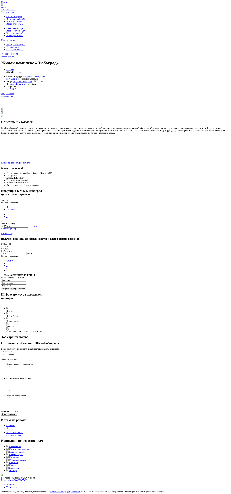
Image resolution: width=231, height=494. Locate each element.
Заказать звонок (8, 12)
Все (8, 207)
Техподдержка (13, 487)
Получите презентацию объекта (15, 163)
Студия (11, 209)
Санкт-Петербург (14, 16)
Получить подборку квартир (13, 289)
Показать (33, 226)
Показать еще (7, 233)
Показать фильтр (8, 229)
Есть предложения (32, 185)
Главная (10, 69)
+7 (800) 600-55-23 (9, 54)
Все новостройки (15, 19)
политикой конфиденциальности (65, 492)
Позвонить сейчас (14, 432)
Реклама (10, 485)
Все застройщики (16, 21)
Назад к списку (8, 40)
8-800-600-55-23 (8, 10)
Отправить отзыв (9, 414)
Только (19, 275)
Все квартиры (14, 24)
